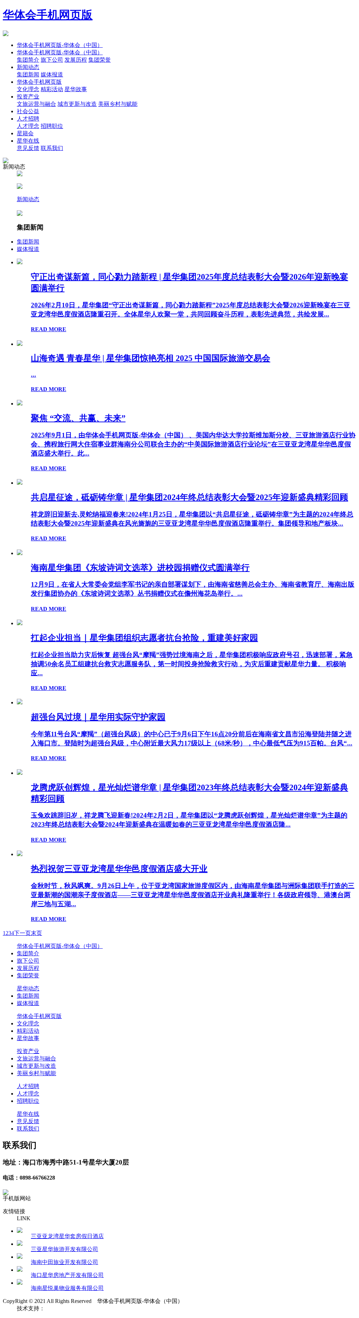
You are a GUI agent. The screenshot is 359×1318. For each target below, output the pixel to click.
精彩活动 (52, 89)
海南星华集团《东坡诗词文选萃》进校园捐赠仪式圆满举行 (140, 567)
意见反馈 (28, 148)
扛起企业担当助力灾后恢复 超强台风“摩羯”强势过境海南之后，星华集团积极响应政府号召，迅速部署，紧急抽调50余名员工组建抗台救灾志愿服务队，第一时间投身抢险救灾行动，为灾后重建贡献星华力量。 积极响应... (192, 664)
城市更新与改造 (77, 104)
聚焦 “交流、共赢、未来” (78, 418)
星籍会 (25, 133)
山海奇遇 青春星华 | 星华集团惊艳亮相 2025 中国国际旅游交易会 (150, 358)
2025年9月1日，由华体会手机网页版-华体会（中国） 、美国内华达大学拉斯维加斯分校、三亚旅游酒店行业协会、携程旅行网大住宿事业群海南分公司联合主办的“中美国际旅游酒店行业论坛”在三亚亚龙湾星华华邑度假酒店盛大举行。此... (193, 444)
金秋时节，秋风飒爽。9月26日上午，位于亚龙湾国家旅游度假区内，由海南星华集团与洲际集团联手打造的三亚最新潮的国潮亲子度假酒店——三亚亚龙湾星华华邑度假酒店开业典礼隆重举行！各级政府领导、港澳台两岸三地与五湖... (192, 895)
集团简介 (28, 60)
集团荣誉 (99, 60)
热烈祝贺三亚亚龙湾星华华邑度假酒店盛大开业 (119, 868)
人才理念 (28, 126)
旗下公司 (52, 60)
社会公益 (28, 111)
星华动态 (28, 988)
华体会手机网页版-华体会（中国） (60, 45)
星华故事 (76, 89)
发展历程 (76, 60)
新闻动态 (28, 67)
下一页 (22, 933)
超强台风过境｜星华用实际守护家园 (98, 717)
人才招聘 (28, 119)
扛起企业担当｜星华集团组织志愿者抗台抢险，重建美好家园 (144, 637)
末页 (36, 933)
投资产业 (28, 97)
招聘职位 (52, 126)
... (33, 374)
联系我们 (52, 148)
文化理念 (28, 89)
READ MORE (48, 329)
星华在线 (28, 141)
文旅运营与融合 (36, 104)
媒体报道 (52, 74)
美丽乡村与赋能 (117, 104)
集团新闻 (28, 74)
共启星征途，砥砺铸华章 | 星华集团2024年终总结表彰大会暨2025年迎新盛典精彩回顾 (189, 497)
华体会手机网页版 (48, 14)
